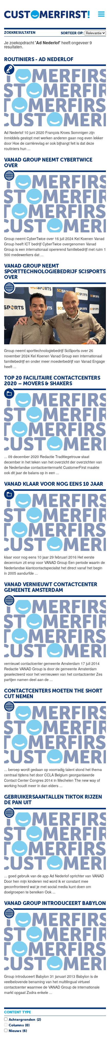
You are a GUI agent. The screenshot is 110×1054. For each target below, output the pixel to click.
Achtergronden (22, 1020)
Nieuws (15, 1031)
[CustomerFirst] (47, 14)
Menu (99, 14)
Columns (16, 1025)
